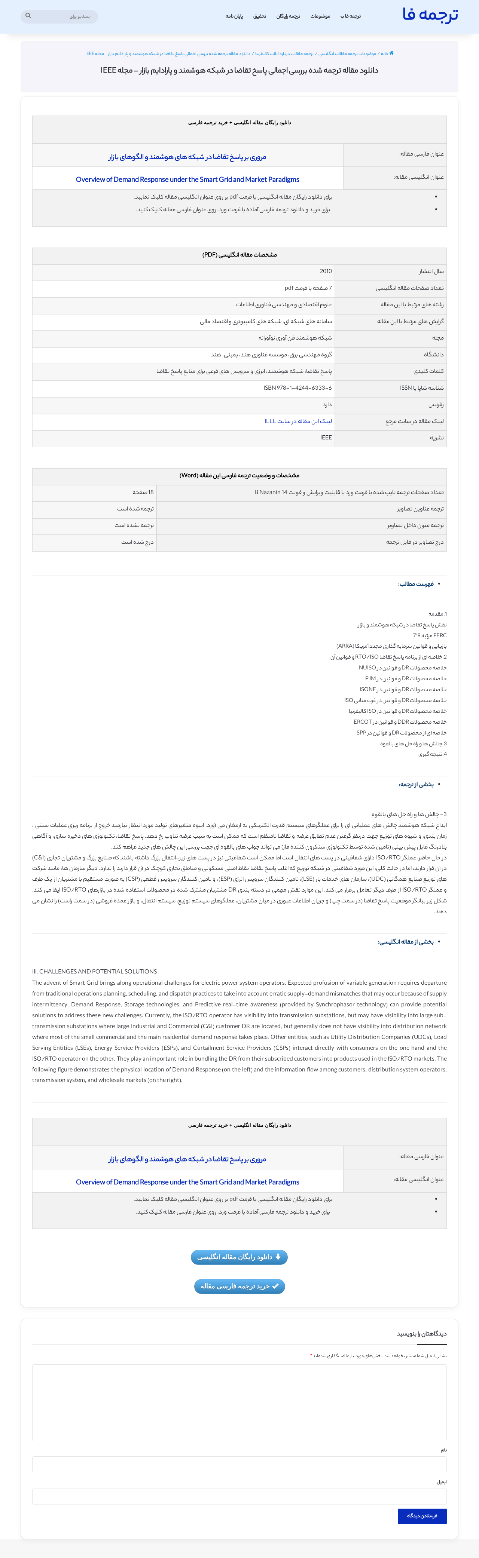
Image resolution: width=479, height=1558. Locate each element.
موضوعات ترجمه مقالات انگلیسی (347, 54)
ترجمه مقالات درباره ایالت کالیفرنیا (284, 54)
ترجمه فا (353, 17)
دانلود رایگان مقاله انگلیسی (234, 1256)
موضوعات (320, 17)
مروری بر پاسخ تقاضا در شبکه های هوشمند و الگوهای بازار (187, 157)
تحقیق (259, 17)
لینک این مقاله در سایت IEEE (298, 422)
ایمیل (442, 1482)
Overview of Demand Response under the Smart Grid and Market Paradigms (187, 180)
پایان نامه (234, 17)
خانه (385, 54)
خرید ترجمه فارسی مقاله (235, 1285)
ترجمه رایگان (288, 17)
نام (444, 1450)
